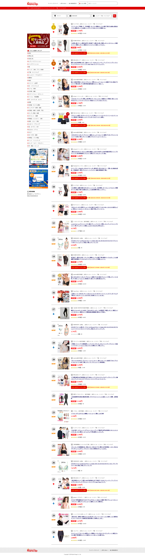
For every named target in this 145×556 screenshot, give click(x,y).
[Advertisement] (38, 22)
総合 (30, 53)
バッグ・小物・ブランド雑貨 (36, 69)
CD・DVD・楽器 (33, 135)
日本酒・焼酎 (32, 91)
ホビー (30, 132)
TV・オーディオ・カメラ (35, 99)
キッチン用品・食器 (34, 113)
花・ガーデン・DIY (34, 126)
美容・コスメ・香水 (34, 121)
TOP (28, 8)
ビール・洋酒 (32, 88)
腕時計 (30, 77)
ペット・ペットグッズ (34, 140)
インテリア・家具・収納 (35, 107)
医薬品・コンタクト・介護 (35, 118)
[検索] (114, 15)
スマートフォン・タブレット (36, 94)
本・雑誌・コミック (34, 145)
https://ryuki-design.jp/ (32, 195)
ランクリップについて (53, 3)
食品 (30, 80)
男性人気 (31, 56)
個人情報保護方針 (73, 3)
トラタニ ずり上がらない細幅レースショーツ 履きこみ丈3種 (87, 413)
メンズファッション (34, 64)
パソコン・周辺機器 (34, 96)
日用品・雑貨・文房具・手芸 (36, 110)
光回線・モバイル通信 (34, 105)
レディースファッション (35, 61)
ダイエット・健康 (33, 116)
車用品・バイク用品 (34, 137)
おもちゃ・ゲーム (33, 129)
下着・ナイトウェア (34, 72)
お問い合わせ (63, 3)
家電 (30, 102)
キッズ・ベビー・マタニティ (36, 143)
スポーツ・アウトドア (34, 124)
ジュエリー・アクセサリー (35, 75)
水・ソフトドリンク (34, 86)
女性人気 (31, 58)
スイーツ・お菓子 (33, 83)
